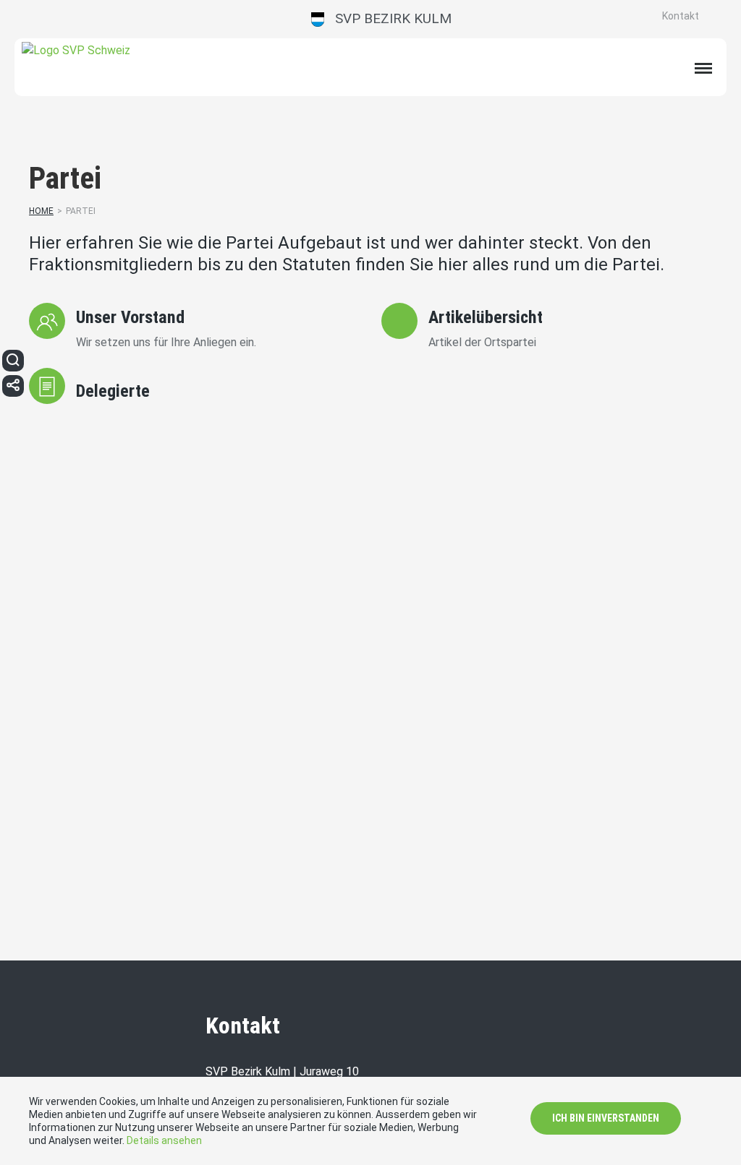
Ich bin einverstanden (605, 1118)
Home (41, 211)
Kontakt (680, 16)
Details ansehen (164, 1140)
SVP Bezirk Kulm (388, 18)
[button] (13, 360)
